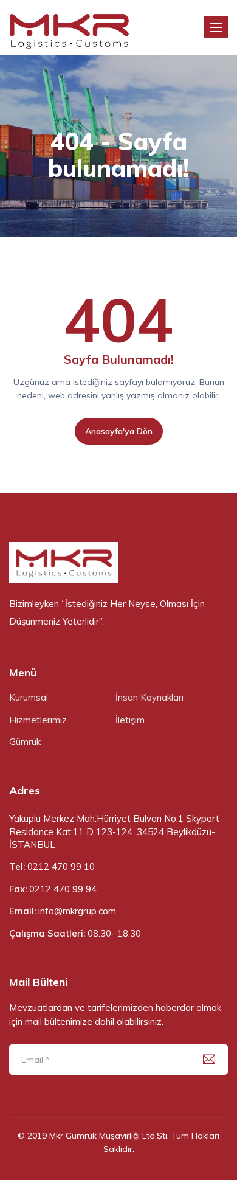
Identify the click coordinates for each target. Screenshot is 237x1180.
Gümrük (25, 742)
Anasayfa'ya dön (119, 431)
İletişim (130, 720)
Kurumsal (28, 697)
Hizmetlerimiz (38, 720)
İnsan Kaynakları (149, 697)
